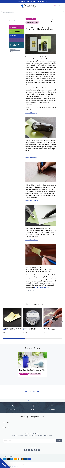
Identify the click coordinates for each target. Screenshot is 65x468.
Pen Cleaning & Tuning (32, 22)
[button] (6, 329)
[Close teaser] (10, 466)
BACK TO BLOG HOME (15, 50)
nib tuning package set (41, 287)
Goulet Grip (47, 328)
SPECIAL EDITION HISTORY (16, 44)
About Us (5, 422)
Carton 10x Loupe (31, 113)
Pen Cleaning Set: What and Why (32, 370)
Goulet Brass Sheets (31, 240)
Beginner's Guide (31, 19)
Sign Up (59, 440)
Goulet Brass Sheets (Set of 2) (12, 328)
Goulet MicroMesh (31, 157)
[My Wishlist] (55, 6)
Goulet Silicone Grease (29, 328)
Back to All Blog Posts (32, 391)
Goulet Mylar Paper (31, 200)
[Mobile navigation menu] (4, 6)
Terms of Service (14, 466)
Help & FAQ (5, 427)
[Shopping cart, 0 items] (60, 6)
